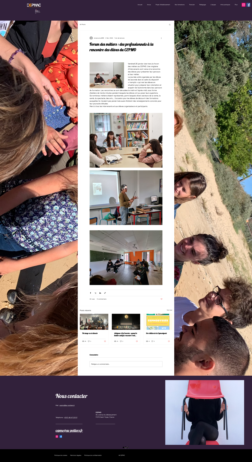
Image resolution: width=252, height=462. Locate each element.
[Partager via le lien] (105, 293)
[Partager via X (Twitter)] (95, 293)
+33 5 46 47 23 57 (70, 417)
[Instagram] (244, 5)
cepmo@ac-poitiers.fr (67, 405)
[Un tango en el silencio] (94, 322)
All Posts (83, 24)
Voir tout (169, 310)
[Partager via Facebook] (90, 293)
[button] (170, 24)
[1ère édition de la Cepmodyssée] (158, 322)
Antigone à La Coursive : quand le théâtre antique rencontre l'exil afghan (125, 334)
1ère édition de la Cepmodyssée (156, 333)
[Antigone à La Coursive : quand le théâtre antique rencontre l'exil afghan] (126, 322)
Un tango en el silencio (90, 333)
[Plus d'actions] (161, 38)
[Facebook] (248, 5)
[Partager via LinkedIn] (100, 293)
